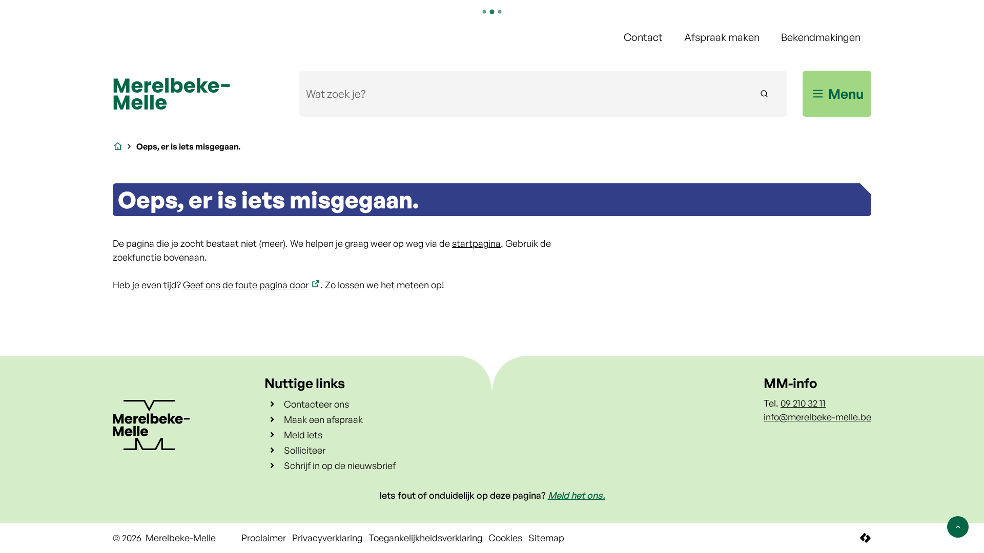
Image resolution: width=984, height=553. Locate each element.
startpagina (476, 243)
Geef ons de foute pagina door (246, 284)
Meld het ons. (576, 495)
